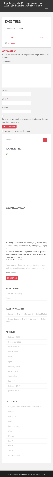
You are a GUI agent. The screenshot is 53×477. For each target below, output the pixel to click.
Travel (10, 450)
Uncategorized (14, 455)
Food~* (11, 421)
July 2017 (11, 381)
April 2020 (12, 361)
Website (5, 107)
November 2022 (14, 347)
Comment (6, 61)
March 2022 (13, 351)
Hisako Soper (13, 319)
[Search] (45, 140)
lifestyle (11, 436)
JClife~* (11, 431)
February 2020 (14, 366)
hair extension (13, 426)
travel (10, 446)
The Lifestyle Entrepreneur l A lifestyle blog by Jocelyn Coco (23, 3)
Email (5, 99)
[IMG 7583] (10, 43)
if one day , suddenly (14, 293)
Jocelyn (11, 314)
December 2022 (14, 342)
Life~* (10, 441)
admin (21, 29)
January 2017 (13, 391)
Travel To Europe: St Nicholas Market (32, 314)
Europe (11, 411)
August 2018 (13, 371)
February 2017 (14, 386)
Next (42, 37)
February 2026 (14, 337)
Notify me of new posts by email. (17, 131)
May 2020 (12, 356)
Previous (12, 37)
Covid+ (8, 298)
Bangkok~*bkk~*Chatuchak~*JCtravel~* (24, 406)
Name (5, 90)
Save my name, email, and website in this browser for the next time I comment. (25, 120)
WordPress (41, 474)
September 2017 (14, 376)
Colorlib (25, 474)
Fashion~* (12, 416)
